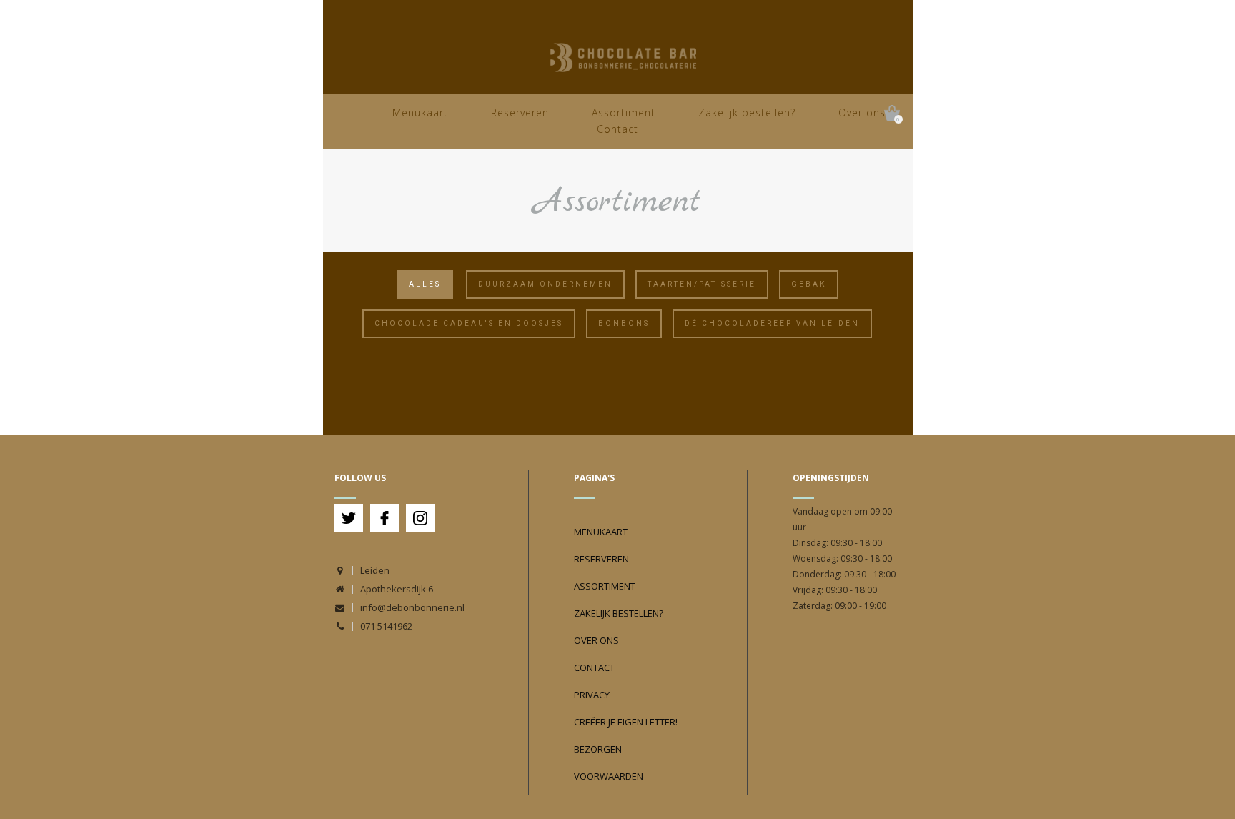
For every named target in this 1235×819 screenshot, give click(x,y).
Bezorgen (598, 749)
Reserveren (520, 112)
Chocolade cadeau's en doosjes (469, 323)
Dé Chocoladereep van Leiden (772, 323)
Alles (425, 284)
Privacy (592, 694)
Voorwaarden (608, 776)
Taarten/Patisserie (702, 284)
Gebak (808, 284)
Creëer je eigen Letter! (626, 721)
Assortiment (623, 112)
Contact (617, 129)
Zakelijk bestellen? (746, 112)
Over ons (862, 112)
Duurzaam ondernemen (545, 284)
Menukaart (420, 112)
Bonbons (624, 323)
